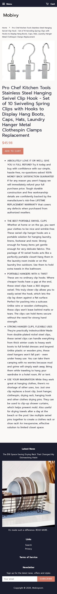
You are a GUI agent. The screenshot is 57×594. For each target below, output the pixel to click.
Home (4, 27)
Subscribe (46, 578)
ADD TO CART (13, 151)
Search (28, 545)
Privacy (28, 548)
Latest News (28, 448)
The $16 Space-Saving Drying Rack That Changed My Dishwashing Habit (28, 456)
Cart (52, 4)
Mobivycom (37, 587)
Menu (9, 4)
